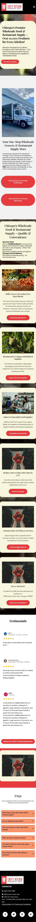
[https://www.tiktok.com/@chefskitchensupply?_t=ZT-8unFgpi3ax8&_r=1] (30, 914)
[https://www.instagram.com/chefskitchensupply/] (22, 914)
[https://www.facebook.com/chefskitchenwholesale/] (5, 914)
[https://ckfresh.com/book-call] (12, 7)
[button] (34, 7)
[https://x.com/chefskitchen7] (13, 914)
